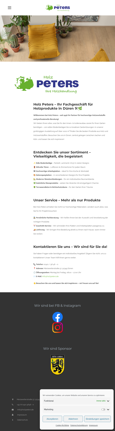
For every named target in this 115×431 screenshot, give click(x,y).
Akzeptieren (52, 419)
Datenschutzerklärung (79, 425)
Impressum (93, 425)
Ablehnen (73, 419)
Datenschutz (22, 420)
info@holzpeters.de (25, 410)
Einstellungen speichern (97, 419)
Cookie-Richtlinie (62, 425)
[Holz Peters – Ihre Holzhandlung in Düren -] (57, 8)
